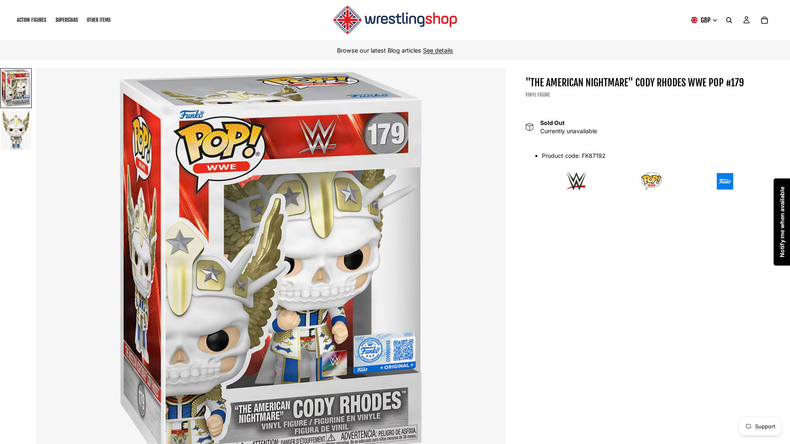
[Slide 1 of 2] (16, 88)
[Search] (729, 20)
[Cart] (764, 20)
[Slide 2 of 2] (16, 130)
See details (438, 50)
